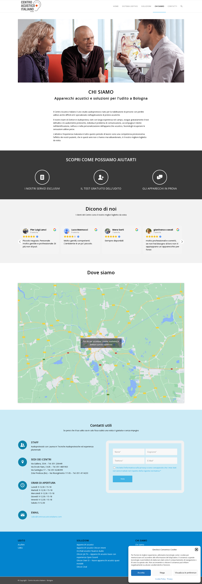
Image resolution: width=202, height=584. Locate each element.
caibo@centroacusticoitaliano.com (46, 516)
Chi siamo (139, 544)
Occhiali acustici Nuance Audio (90, 551)
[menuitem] (115, 6)
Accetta (141, 572)
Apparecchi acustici (85, 544)
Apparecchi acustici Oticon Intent (91, 547)
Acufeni (21, 544)
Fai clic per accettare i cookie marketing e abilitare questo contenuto (101, 343)
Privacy (169, 579)
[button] (196, 549)
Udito (20, 547)
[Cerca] (181, 6)
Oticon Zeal (82, 566)
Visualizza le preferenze (185, 572)
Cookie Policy (160, 579)
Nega (162, 572)
